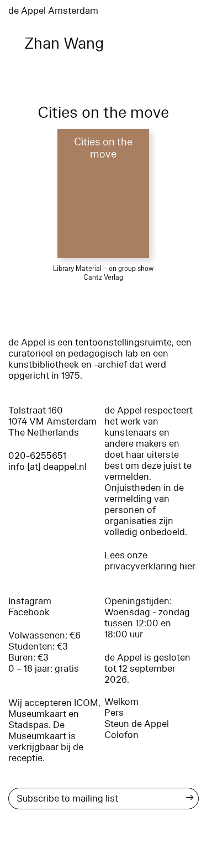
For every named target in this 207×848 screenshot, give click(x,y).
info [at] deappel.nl (47, 466)
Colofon (121, 735)
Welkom (121, 701)
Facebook (29, 612)
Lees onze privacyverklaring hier (149, 561)
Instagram (29, 601)
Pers (114, 712)
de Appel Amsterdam (53, 10)
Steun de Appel (136, 724)
